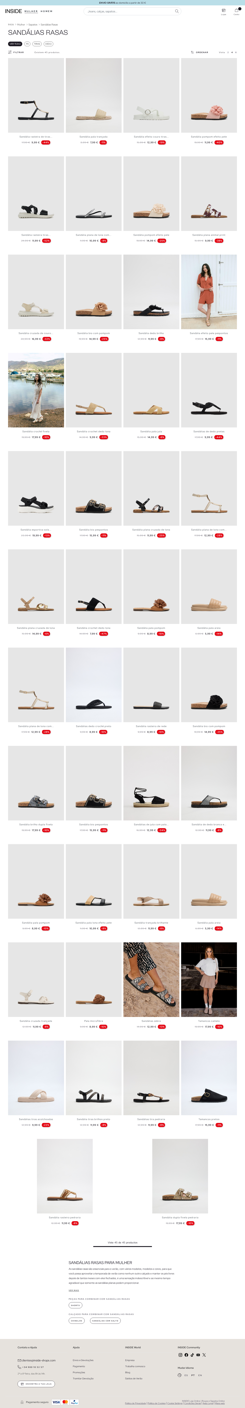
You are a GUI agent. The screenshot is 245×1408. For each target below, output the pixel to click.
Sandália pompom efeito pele (209, 136)
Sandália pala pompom (151, 628)
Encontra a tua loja (38, 1384)
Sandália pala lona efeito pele (94, 922)
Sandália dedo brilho (151, 333)
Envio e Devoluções (83, 1360)
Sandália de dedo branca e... (209, 824)
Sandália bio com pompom (93, 333)
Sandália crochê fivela (36, 431)
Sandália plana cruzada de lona (151, 529)
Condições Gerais (192, 1403)
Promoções (79, 1372)
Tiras (37, 43)
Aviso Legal (208, 1403)
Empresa (130, 1360)
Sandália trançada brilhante (151, 922)
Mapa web (220, 1403)
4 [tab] (17, 61)
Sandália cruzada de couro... (36, 333)
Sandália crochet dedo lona (93, 431)
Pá (27, 43)
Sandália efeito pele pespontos (209, 333)
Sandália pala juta (151, 431)
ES (187, 1375)
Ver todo (15, 43)
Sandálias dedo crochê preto (93, 726)
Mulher (31, 11)
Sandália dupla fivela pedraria (180, 1217)
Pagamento (79, 1366)
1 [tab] (12, 61)
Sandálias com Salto (105, 1321)
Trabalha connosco (135, 1366)
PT (193, 1375)
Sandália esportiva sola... (36, 529)
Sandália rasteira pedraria (65, 1217)
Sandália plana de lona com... (93, 234)
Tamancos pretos (209, 1119)
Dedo (48, 43)
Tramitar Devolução (83, 1378)
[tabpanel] (36, 95)
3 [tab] (15, 61)
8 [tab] (24, 258)
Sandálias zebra (151, 1021)
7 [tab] (22, 159)
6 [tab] (21, 159)
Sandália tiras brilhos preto (93, 1119)
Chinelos (76, 1321)
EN (200, 1375)
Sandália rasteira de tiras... (36, 136)
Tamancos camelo (209, 1021)
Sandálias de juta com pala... (151, 824)
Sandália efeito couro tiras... (151, 136)
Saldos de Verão (133, 1378)
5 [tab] (76, 61)
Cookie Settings (174, 1403)
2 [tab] (13, 61)
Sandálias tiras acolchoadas (36, 1119)
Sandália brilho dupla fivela (36, 824)
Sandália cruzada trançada (36, 1021)
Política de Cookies (157, 1403)
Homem (47, 11)
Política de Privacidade (135, 1403)
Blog (127, 1372)
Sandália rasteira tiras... (36, 234)
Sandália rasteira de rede (151, 726)
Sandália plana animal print (208, 234)
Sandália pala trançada (94, 136)
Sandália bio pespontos (93, 529)
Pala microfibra (93, 1021)
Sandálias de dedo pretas (209, 431)
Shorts (75, 1305)
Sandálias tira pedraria (151, 1119)
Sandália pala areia (209, 628)
